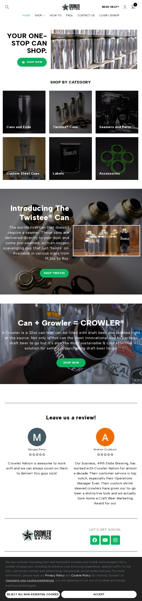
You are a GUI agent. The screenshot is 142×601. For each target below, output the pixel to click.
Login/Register (125, 7)
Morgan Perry (37, 449)
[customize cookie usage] (40, 586)
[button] (38, 585)
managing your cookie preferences (30, 580)
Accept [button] (98, 594)
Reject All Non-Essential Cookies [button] (33, 594)
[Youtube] (105, 540)
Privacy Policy (55, 575)
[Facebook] (94, 540)
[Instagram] (115, 540)
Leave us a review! (71, 417)
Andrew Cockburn (105, 449)
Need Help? (110, 7)
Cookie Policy (80, 575)
